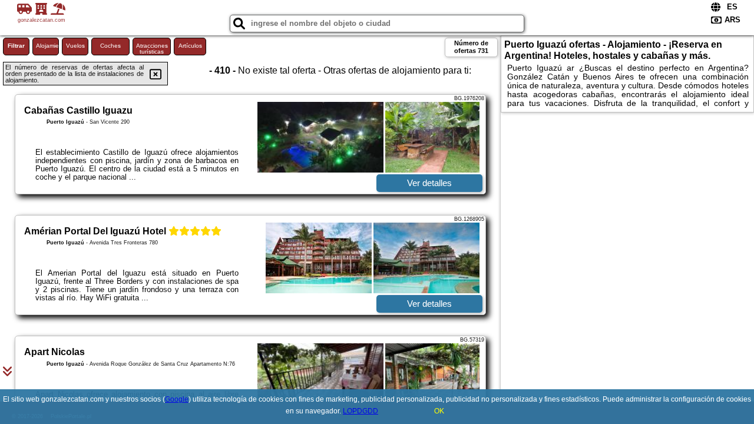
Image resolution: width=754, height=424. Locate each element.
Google (176, 399)
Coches (110, 45)
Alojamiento (47, 45)
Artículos (190, 45)
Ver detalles (429, 183)
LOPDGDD (360, 411)
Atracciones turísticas (152, 48)
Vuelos (75, 45)
